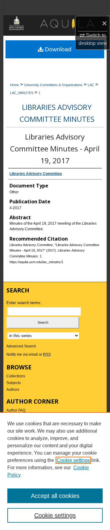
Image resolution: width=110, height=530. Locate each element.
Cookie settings (73, 460)
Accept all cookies (55, 495)
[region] (55, 471)
